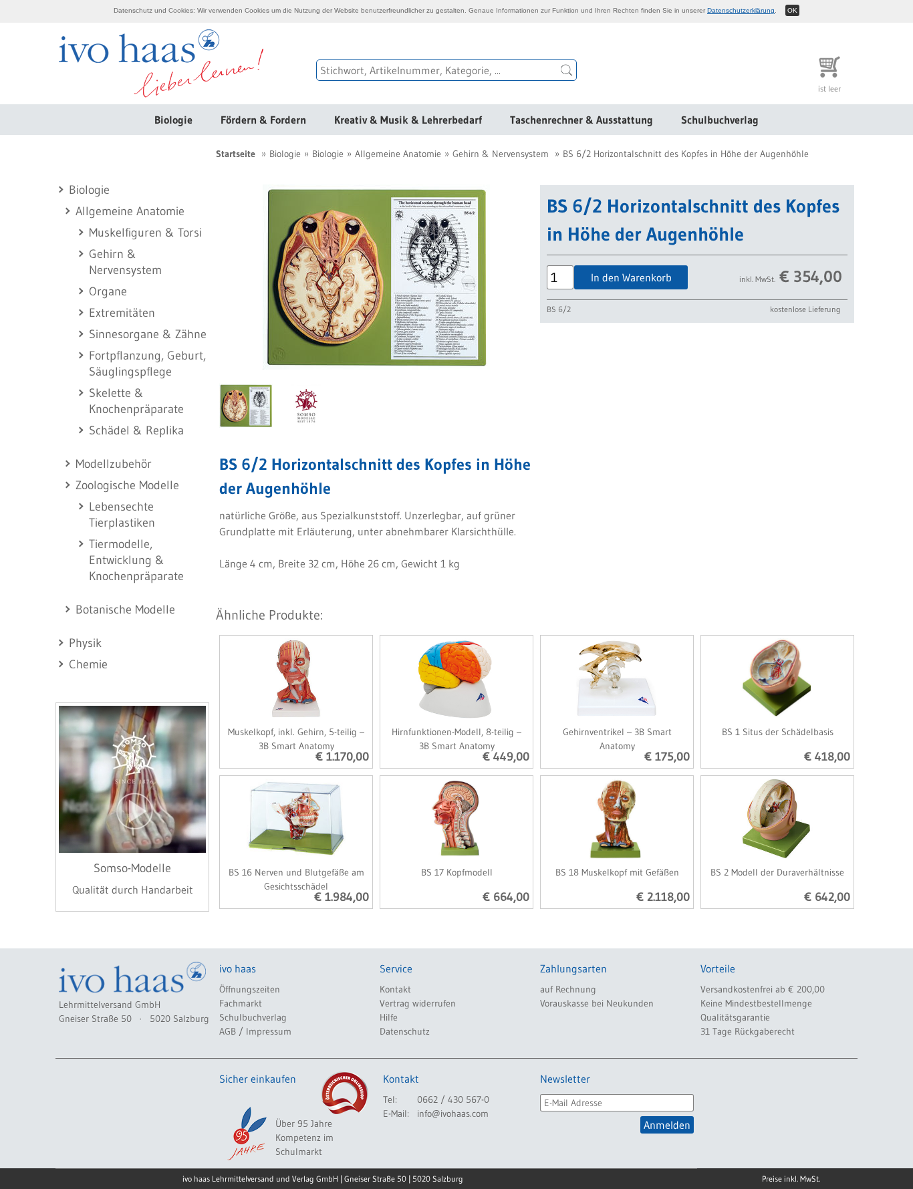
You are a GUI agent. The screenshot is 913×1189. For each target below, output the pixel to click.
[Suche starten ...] (566, 70)
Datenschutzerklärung (741, 10)
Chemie (88, 664)
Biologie (173, 119)
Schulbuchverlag (720, 119)
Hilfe (389, 1017)
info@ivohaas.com (453, 1113)
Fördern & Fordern (263, 119)
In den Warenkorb (631, 277)
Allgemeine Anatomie (130, 211)
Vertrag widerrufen (418, 1003)
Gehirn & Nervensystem (500, 154)
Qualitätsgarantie (735, 1017)
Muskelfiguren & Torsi (145, 232)
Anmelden (667, 1125)
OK (792, 10)
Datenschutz (405, 1031)
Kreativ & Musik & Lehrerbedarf (408, 119)
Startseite (235, 154)
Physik (85, 643)
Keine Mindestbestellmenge (756, 1003)
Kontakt (395, 989)
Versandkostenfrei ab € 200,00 (762, 989)
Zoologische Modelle (127, 485)
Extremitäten (122, 312)
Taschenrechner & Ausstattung (581, 119)
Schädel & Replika (136, 430)
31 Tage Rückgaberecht (747, 1031)
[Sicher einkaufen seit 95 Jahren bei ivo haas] (246, 1133)
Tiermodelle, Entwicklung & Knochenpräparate (136, 560)
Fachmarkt (240, 1003)
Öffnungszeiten (249, 989)
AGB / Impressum (255, 1031)
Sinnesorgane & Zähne (148, 334)
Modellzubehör (114, 463)
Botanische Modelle (125, 609)
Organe (108, 291)
